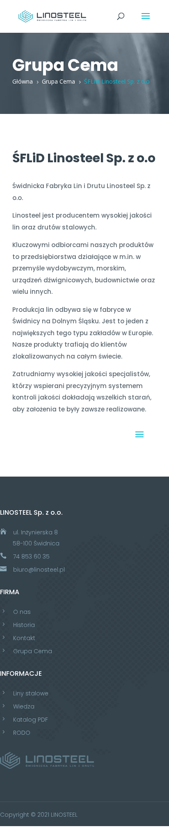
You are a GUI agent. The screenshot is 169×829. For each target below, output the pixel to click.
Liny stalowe (30, 693)
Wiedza (23, 706)
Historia (24, 625)
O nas (22, 612)
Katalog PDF (30, 719)
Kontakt (24, 638)
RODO (21, 733)
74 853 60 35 (31, 556)
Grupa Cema (32, 651)
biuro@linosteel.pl (39, 570)
